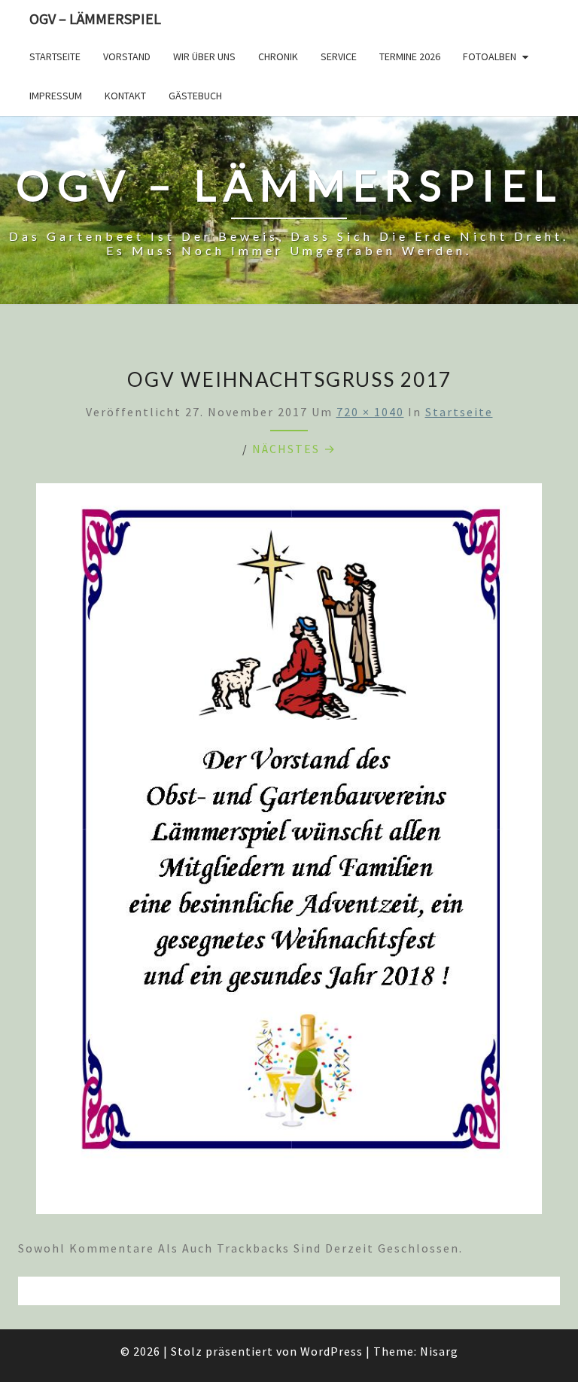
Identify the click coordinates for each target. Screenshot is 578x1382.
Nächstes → (294, 448)
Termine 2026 (409, 56)
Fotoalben (489, 56)
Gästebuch (195, 95)
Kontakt (125, 95)
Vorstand (127, 56)
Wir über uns (204, 56)
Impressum (55, 95)
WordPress (331, 1351)
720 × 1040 (370, 411)
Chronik (278, 56)
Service (339, 56)
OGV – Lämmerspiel (95, 18)
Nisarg (439, 1351)
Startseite (55, 56)
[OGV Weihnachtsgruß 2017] (289, 852)
